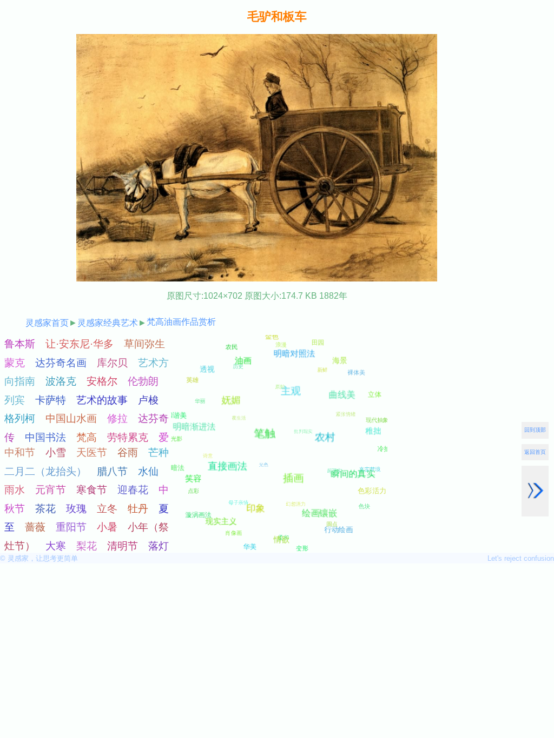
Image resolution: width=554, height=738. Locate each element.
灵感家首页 (47, 322)
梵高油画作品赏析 (181, 321)
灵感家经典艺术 (107, 322)
